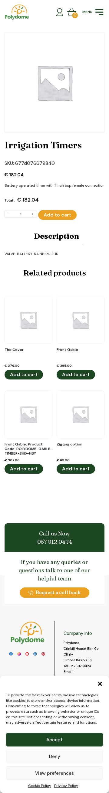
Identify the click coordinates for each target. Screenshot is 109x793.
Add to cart (57, 215)
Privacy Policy (66, 785)
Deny (54, 756)
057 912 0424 (54, 541)
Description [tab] (56, 236)
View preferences (54, 773)
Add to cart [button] (24, 374)
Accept (54, 740)
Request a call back (58, 592)
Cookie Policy (39, 785)
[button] (100, 683)
